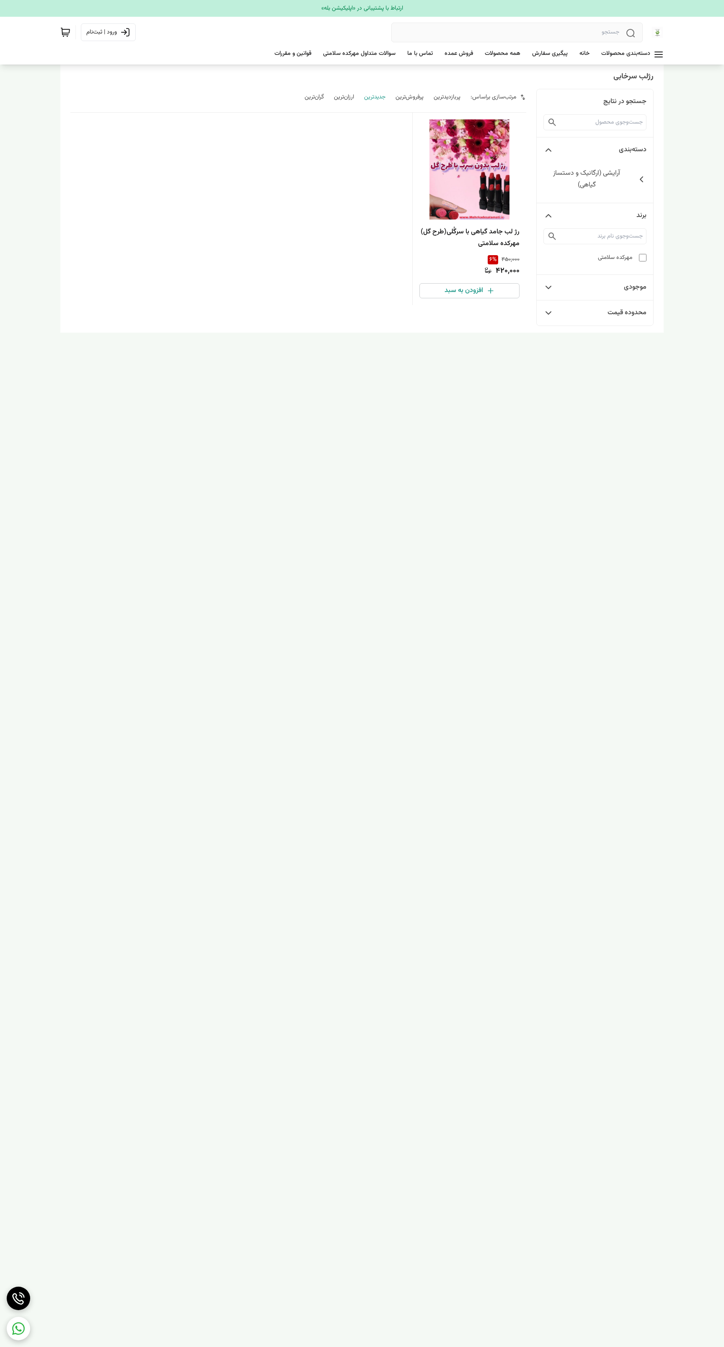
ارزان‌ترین (344, 97)
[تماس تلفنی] (18, 1298)
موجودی (635, 287)
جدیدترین (374, 97)
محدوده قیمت (627, 313)
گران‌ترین (314, 97)
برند (641, 215)
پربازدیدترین (447, 97)
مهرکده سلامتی (615, 257)
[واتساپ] (18, 1328)
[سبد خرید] (65, 32)
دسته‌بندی (632, 150)
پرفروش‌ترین (410, 97)
